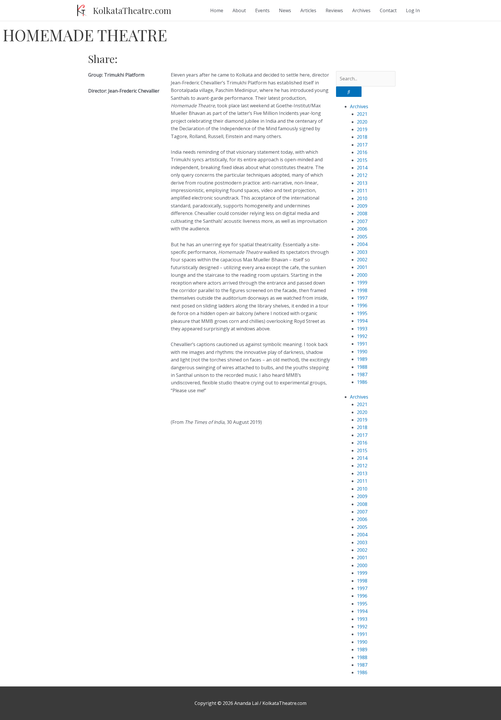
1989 (362, 359)
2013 (362, 183)
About (239, 10)
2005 (362, 237)
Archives (361, 10)
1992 (362, 336)
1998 (362, 290)
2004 (362, 244)
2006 (362, 229)
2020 (362, 122)
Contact (388, 10)
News (285, 10)
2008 (362, 213)
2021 (362, 114)
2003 (362, 252)
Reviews (334, 10)
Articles (308, 10)
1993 (362, 328)
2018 (362, 137)
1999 (362, 282)
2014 (362, 167)
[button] (255, 55)
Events (262, 10)
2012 (362, 175)
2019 (362, 129)
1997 (362, 298)
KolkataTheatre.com (132, 10)
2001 (362, 267)
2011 (362, 190)
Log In (413, 10)
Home (216, 10)
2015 (362, 160)
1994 (362, 321)
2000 (362, 275)
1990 (362, 351)
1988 (362, 367)
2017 (362, 145)
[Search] (349, 91)
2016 (362, 152)
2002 (362, 259)
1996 (362, 305)
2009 (362, 206)
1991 (362, 344)
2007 (362, 221)
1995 (362, 313)
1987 (362, 374)
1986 (362, 382)
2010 (362, 198)
